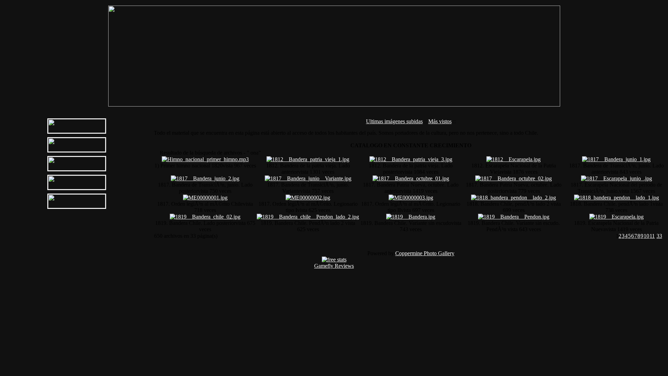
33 (659, 236)
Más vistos (440, 121)
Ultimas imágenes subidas (394, 121)
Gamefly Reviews (334, 266)
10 (646, 236)
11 (652, 236)
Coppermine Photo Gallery (424, 253)
